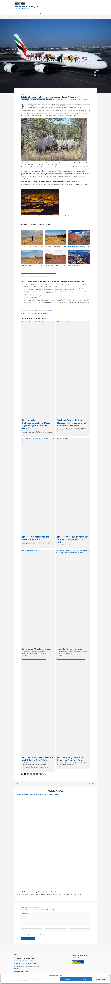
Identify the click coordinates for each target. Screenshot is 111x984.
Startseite (23, 94)
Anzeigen (47, 13)
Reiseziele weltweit (24, 13)
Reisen (34, 94)
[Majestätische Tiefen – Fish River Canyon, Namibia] (79, 257)
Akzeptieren (67, 979)
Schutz (79, 99)
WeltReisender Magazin (27, 6)
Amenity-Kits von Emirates (69, 649)
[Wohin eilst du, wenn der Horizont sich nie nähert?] (32, 257)
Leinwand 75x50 (40, 247)
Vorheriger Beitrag (19, 783)
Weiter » (57, 269)
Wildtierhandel (29, 100)
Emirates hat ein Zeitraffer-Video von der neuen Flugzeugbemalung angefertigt (50, 181)
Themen (33, 13)
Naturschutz (45, 99)
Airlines (42, 94)
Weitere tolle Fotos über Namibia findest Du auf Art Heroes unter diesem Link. (38, 273)
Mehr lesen (24, 434)
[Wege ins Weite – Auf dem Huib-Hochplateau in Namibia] (55, 237)
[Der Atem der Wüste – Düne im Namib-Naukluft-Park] (79, 237)
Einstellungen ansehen (101, 979)
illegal (59, 99)
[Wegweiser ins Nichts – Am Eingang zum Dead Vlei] (55, 257)
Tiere (50, 99)
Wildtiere (23, 100)
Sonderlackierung (86, 99)
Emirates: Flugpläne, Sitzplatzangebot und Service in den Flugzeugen (36, 310)
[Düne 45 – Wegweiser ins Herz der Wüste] (32, 237)
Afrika (31, 99)
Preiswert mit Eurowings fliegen (21, 971)
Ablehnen (84, 979)
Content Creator (75, 957)
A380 (28, 99)
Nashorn (63, 99)
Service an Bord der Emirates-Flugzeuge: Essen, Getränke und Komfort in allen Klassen (71, 423)
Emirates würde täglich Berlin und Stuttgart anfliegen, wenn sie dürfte (72, 539)
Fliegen (40, 13)
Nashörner (67, 99)
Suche (16, 13)
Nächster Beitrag (92, 783)
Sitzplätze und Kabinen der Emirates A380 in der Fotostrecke (34, 313)
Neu (27, 94)
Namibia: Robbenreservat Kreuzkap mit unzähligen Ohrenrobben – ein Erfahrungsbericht (42, 892)
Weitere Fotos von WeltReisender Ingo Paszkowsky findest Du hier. (36, 276)
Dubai (35, 99)
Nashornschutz (74, 99)
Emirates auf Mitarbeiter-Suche (36, 649)
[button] (108, 975)
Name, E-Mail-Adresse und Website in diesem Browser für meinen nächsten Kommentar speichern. (45, 934)
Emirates (47, 94)
